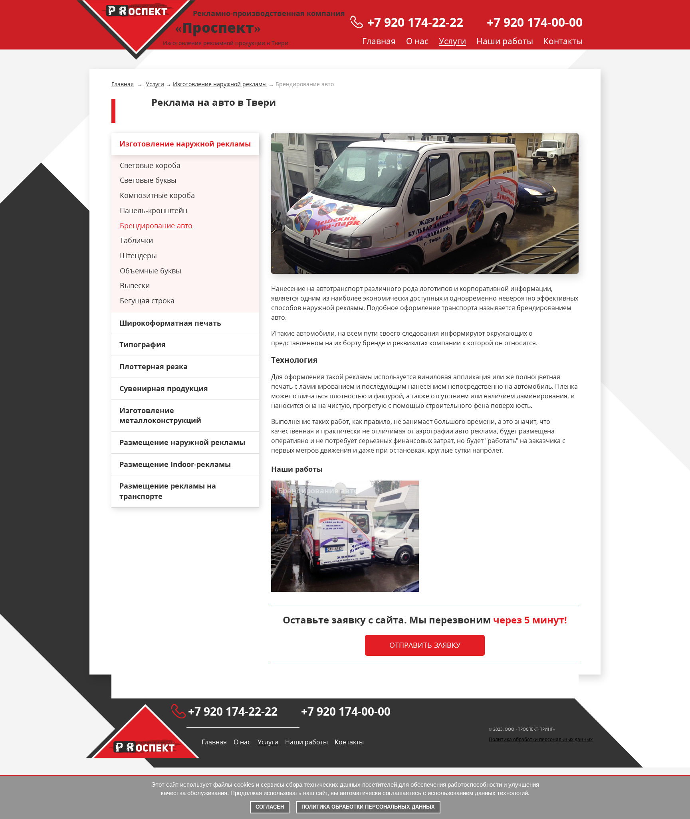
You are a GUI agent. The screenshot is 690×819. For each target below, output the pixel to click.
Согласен (270, 807)
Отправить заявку (424, 645)
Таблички (136, 240)
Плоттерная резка (153, 366)
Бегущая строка (147, 300)
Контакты (563, 41)
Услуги (452, 41)
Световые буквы (148, 180)
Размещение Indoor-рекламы (175, 464)
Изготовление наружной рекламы (185, 143)
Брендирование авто (156, 225)
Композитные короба (157, 195)
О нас (417, 41)
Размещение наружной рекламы (182, 442)
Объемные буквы (150, 270)
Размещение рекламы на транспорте (167, 491)
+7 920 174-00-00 (535, 22)
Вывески (135, 285)
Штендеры (138, 255)
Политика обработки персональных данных (541, 739)
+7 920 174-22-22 (415, 22)
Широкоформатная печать (170, 323)
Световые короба (150, 165)
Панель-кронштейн (153, 210)
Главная (379, 41)
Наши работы (504, 41)
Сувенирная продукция (163, 388)
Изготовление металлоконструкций (160, 415)
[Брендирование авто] (425, 203)
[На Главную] (136, 30)
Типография (142, 344)
